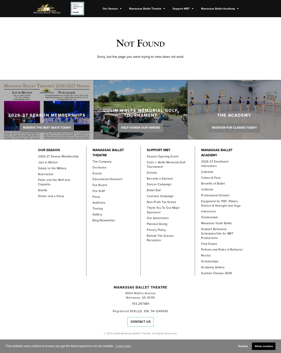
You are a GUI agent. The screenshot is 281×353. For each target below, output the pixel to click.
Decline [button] (243, 346)
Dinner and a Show (51, 196)
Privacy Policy (156, 230)
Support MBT (181, 8)
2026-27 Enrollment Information (214, 164)
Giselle (42, 190)
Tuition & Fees (211, 178)
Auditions (99, 202)
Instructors (208, 211)
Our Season (110, 8)
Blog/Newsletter (104, 220)
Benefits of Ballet (213, 183)
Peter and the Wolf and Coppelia (54, 182)
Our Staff (99, 191)
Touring (98, 208)
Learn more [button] (123, 346)
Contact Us (141, 321)
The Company (102, 161)
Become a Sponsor (160, 178)
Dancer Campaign (159, 184)
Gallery (97, 214)
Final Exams (209, 244)
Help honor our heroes (140, 127)
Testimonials (209, 217)
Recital (205, 255)
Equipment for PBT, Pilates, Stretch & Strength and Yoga (221, 203)
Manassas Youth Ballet (216, 223)
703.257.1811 (140, 303)
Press (96, 197)
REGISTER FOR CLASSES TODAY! (234, 127)
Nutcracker (45, 174)
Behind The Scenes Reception (160, 238)
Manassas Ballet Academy (218, 8)
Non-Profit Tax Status (161, 202)
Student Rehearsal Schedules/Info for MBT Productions (217, 233)
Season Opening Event (163, 156)
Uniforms (207, 189)
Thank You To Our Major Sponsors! (163, 210)
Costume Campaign (160, 196)
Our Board (100, 185)
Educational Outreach (107, 179)
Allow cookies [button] (264, 346)
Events (97, 173)
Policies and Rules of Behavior (222, 249)
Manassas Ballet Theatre (145, 8)
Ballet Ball (154, 190)
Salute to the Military (52, 168)
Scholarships (209, 261)
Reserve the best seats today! (47, 127)
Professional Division (215, 195)
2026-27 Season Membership (58, 156)
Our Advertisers (158, 218)
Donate (152, 172)
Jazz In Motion (48, 162)
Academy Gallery (213, 267)
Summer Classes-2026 (216, 273)
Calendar (207, 172)
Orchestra (99, 167)
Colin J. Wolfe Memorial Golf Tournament (166, 164)
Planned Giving (157, 224)
